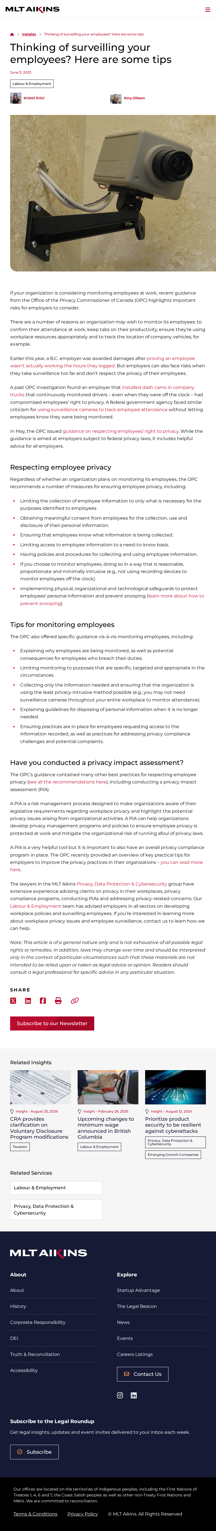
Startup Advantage (138, 1290)
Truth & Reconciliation (35, 1354)
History (18, 1306)
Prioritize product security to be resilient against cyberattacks (173, 1125)
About (17, 1290)
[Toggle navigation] (207, 10)
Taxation (20, 1147)
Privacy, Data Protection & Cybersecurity (122, 884)
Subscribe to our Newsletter (52, 1023)
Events (125, 1338)
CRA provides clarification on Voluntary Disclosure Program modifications (39, 1128)
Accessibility (24, 1370)
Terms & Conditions (35, 1514)
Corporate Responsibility (38, 1322)
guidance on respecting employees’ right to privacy (121, 431)
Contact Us (147, 1374)
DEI (14, 1338)
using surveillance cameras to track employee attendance (102, 409)
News (123, 1322)
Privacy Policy (83, 1514)
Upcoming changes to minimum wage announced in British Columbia (106, 1128)
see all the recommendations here (67, 782)
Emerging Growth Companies (173, 1154)
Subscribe (39, 1452)
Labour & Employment (32, 83)
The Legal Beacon (137, 1306)
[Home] (12, 34)
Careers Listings (135, 1354)
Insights (29, 34)
